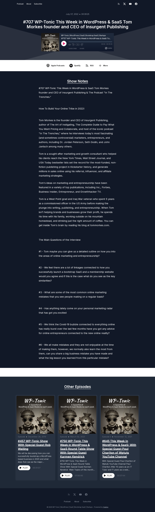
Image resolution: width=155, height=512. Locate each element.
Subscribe (38, 4)
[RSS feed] (118, 3)
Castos (105, 507)
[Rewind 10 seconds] (73, 44)
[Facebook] (136, 3)
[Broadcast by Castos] (108, 48)
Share (82, 49)
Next (127, 372)
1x (77, 44)
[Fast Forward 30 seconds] (82, 44)
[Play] (63, 43)
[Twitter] (124, 3)
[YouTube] (130, 3)
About (28, 4)
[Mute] (69, 44)
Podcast (20, 4)
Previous (30, 372)
